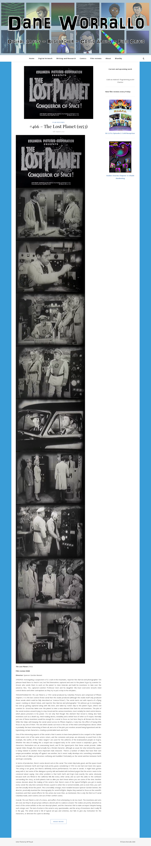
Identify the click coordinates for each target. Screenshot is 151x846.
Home (31, 58)
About (108, 58)
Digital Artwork (45, 58)
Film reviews (96, 58)
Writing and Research (66, 58)
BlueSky (118, 58)
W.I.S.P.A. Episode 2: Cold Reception (120, 133)
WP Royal (30, 842)
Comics (83, 58)
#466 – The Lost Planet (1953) (58, 126)
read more (58, 822)
